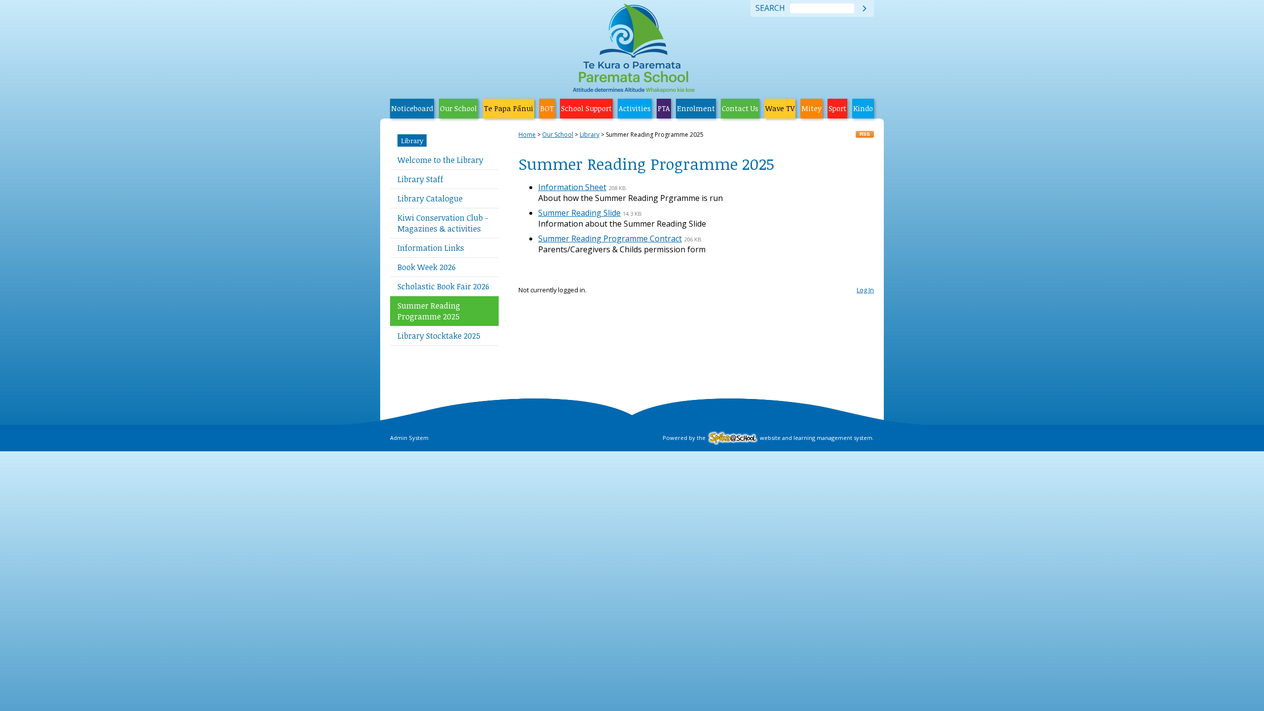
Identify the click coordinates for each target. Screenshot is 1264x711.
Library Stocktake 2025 (438, 335)
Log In (865, 289)
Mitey (811, 108)
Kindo (863, 108)
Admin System (409, 437)
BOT (547, 108)
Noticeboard (412, 108)
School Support (586, 108)
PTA (664, 108)
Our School (458, 108)
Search (770, 8)
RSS (865, 134)
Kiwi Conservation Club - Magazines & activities (442, 223)
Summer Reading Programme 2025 (428, 311)
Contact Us (740, 108)
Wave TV (779, 108)
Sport (837, 108)
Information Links (430, 247)
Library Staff (420, 179)
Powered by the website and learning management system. (768, 437)
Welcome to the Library (440, 160)
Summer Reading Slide (579, 212)
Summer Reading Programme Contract (610, 238)
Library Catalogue (430, 198)
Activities (635, 108)
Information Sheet (572, 187)
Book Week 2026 (426, 267)
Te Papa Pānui (508, 108)
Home (527, 134)
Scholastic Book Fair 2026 (443, 286)
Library (412, 140)
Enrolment (696, 108)
